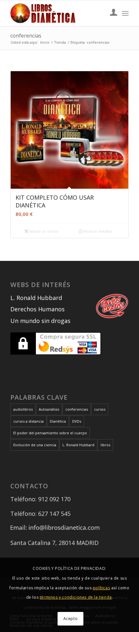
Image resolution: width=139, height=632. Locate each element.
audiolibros (23, 409)
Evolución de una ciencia (34, 444)
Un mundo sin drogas (40, 321)
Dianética (58, 421)
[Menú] (125, 13)
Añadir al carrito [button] (43, 231)
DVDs (76, 421)
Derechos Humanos (37, 309)
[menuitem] (110, 13)
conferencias (76, 409)
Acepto (70, 618)
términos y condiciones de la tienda (76, 597)
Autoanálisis (49, 409)
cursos (99, 409)
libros (105, 444)
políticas (101, 588)
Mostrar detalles (97, 231)
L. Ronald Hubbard (36, 298)
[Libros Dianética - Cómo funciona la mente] (57, 13)
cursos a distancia (28, 421)
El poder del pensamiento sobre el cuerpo (50, 432)
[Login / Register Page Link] (110, 13)
